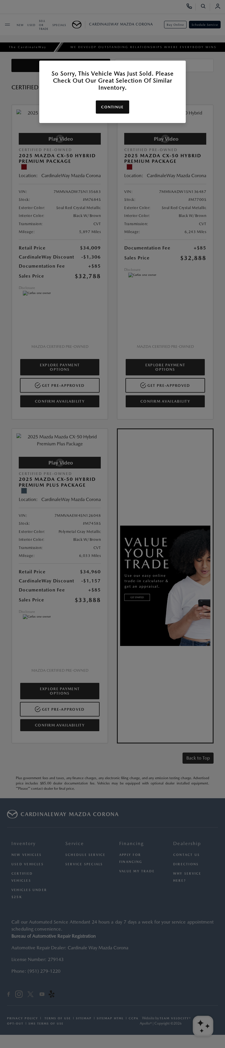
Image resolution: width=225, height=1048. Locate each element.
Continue (112, 107)
